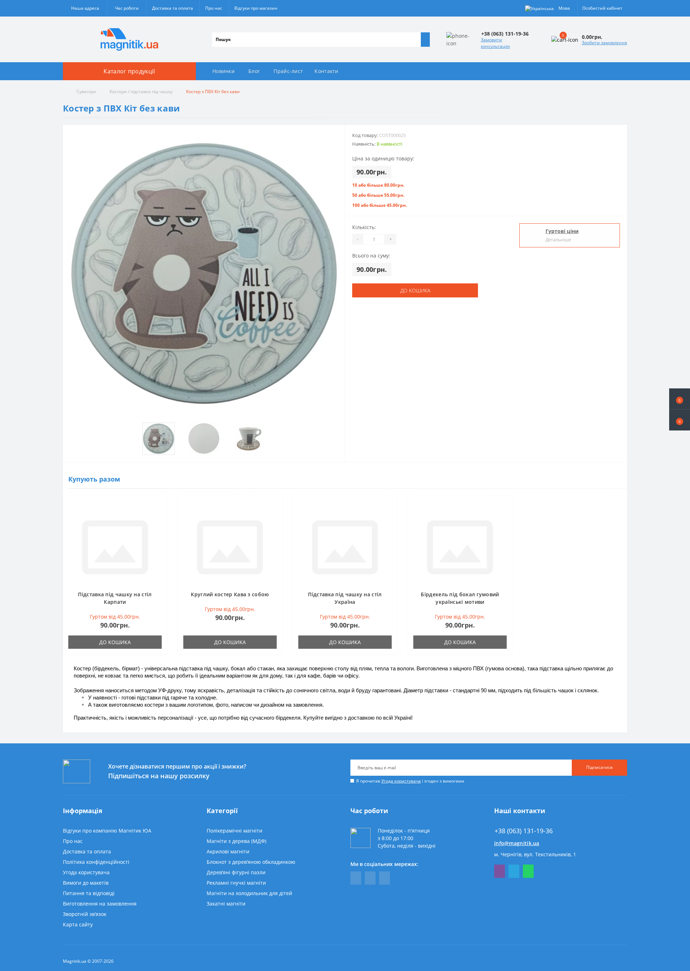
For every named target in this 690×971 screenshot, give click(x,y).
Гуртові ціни (562, 231)
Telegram (514, 871)
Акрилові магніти (228, 851)
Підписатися (599, 767)
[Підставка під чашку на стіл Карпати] (115, 546)
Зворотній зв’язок (84, 914)
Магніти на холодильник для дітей (249, 893)
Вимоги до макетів (86, 882)
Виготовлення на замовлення (100, 903)
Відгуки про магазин (255, 8)
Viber (499, 871)
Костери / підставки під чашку (141, 91)
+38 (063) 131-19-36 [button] (523, 831)
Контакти (326, 71)
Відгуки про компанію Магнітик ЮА (107, 830)
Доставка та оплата (172, 8)
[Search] (425, 39)
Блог (254, 71)
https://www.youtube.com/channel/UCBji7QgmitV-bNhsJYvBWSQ (370, 878)
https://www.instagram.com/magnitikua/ (384, 878)
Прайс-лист (288, 71)
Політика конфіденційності (96, 861)
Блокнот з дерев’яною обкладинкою (251, 861)
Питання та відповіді (89, 893)
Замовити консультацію (495, 43)
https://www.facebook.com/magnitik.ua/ (355, 878)
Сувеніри (86, 91)
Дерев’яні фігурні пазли (236, 872)
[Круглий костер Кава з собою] (230, 546)
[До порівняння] (159, 517)
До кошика (415, 290)
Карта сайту (78, 924)
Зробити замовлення (604, 43)
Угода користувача (401, 781)
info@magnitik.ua (516, 843)
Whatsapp (528, 871)
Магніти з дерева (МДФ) (236, 841)
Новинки (223, 71)
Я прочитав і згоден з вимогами (410, 781)
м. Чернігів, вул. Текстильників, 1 (535, 854)
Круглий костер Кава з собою (230, 594)
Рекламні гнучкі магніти (236, 882)
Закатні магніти (226, 903)
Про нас (213, 8)
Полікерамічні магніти (234, 830)
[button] (679, 420)
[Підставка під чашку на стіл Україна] (345, 546)
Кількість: (364, 227)
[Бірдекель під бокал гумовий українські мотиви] (460, 546)
